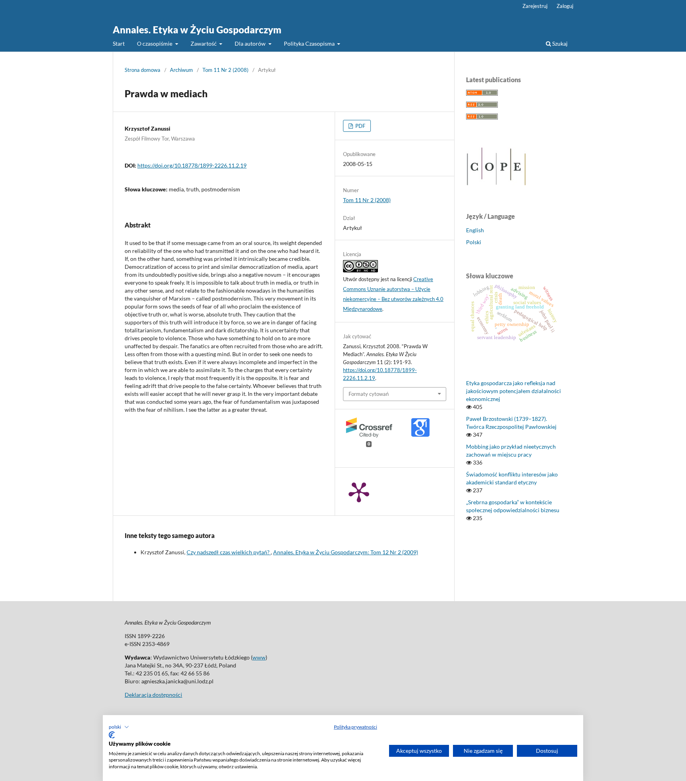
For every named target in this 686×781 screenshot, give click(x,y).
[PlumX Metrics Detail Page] (359, 491)
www (259, 657)
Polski (473, 242)
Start (119, 43)
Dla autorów (251, 43)
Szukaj (559, 43)
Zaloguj (565, 6)
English (475, 230)
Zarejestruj (534, 6)
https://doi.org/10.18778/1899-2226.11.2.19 (192, 165)
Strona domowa (142, 70)
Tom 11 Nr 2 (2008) (225, 70)
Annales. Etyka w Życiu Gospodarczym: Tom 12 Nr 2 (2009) (345, 552)
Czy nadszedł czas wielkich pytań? (229, 552)
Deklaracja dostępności (153, 694)
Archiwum (181, 70)
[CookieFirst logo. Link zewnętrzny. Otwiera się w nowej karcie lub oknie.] (112, 735)
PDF (359, 126)
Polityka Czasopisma (310, 43)
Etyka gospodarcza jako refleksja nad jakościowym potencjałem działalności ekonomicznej (513, 391)
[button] (119, 727)
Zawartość (204, 43)
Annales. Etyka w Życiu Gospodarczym (197, 29)
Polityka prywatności (355, 727)
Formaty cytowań (369, 394)
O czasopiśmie (155, 43)
